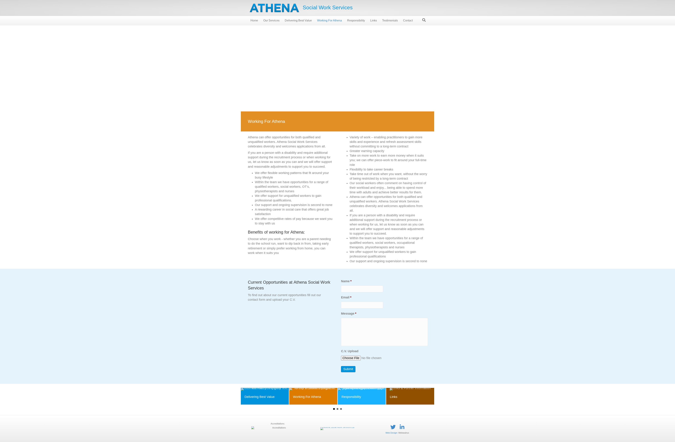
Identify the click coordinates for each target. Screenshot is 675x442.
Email (346, 297)
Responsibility (356, 20)
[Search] (424, 20)
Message (348, 313)
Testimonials (390, 20)
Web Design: (391, 433)
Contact (408, 20)
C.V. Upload (349, 351)
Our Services (271, 20)
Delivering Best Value (298, 20)
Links (373, 20)
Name (346, 281)
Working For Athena (329, 20)
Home (254, 20)
